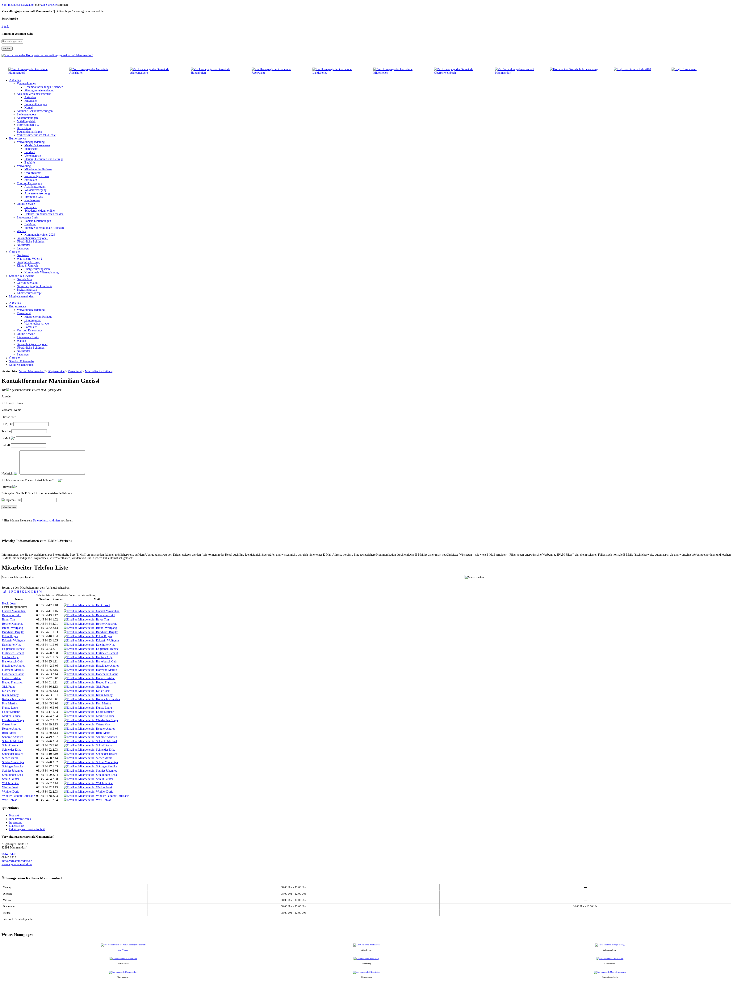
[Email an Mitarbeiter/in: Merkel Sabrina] (89, 716)
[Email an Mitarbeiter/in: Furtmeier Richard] (91, 653)
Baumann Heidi (11, 615)
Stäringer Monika (12, 766)
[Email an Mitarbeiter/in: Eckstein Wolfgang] (91, 640)
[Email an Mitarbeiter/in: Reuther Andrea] (89, 728)
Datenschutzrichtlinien (47, 520)
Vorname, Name (11, 410)
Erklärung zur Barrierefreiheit (27, 829)
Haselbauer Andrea (13, 665)
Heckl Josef (9, 603)
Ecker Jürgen (10, 636)
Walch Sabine (10, 783)
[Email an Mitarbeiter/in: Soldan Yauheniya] (91, 762)
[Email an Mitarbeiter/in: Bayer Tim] (86, 619)
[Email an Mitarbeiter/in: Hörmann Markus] (90, 669)
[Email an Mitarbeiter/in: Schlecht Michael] (90, 741)
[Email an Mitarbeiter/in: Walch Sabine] (88, 783)
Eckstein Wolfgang (13, 640)
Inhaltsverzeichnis (20, 818)
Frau (20, 403)
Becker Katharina (12, 623)
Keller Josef (9, 690)
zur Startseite (49, 4)
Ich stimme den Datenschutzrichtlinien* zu (32, 480)
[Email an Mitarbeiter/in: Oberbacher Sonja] (91, 720)
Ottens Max (9, 724)
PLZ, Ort (7, 424)
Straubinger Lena (12, 774)
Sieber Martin (10, 758)
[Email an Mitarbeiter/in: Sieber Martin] (88, 758)
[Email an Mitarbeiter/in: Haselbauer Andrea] (91, 665)
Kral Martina (10, 703)
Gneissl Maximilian (14, 611)
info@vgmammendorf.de (17, 860)
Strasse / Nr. (9, 417)
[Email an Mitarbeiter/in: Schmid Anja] (88, 745)
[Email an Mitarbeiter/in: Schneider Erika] (89, 749)
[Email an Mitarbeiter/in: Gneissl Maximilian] (91, 611)
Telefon (6, 431)
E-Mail (6, 438)
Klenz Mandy (10, 695)
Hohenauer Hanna (13, 674)
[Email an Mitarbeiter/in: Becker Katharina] (90, 623)
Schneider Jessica (12, 753)
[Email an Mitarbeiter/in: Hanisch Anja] (88, 657)
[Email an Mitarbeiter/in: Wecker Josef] (88, 787)
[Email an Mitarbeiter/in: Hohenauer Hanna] (91, 674)
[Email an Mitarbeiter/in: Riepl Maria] (87, 732)
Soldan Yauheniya (13, 762)
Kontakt (14, 815)
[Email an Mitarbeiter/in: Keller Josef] (87, 690)
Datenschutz (16, 825)
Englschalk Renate (13, 648)
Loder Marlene (11, 711)
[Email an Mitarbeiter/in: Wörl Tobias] (87, 800)
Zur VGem (123, 950)
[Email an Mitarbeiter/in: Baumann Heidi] (89, 615)
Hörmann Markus (12, 669)
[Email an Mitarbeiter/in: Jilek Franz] (86, 686)
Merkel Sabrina (11, 716)
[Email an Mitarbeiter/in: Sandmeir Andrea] (90, 737)
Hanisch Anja (10, 657)
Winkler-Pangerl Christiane (18, 795)
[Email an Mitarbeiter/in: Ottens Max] (87, 724)
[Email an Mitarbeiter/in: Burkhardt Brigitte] (91, 632)
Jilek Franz (8, 686)
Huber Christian (11, 678)
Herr (9, 403)
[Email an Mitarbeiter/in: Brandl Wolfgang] (90, 627)
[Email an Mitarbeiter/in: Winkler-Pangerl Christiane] (96, 795)
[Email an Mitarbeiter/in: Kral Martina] (87, 703)
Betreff (6, 445)
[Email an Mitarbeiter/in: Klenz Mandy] (88, 695)
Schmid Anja (10, 745)
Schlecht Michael (12, 741)
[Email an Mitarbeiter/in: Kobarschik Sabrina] (92, 699)
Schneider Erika (11, 749)
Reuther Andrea (11, 728)
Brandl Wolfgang (12, 627)
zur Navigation (25, 4)
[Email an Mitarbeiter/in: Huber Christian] (89, 678)
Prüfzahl (7, 486)
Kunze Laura (10, 707)
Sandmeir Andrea (12, 737)
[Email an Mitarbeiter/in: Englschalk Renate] (91, 648)
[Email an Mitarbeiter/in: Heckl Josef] (87, 605)
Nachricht (8, 473)
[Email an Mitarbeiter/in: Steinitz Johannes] (90, 770)
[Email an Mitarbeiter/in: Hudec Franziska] (90, 682)
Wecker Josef (10, 787)
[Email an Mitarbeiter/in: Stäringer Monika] (90, 766)
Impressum (15, 822)
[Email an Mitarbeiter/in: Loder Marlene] (89, 711)
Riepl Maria (9, 732)
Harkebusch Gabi (12, 661)
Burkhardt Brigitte (13, 632)
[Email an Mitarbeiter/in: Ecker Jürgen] (88, 636)
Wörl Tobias (9, 800)
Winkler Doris (10, 791)
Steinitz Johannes (12, 770)
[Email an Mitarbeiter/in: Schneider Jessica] (90, 753)
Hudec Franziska (12, 682)
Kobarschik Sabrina (14, 699)
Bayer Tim (8, 619)
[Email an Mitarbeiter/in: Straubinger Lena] (90, 774)
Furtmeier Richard (13, 653)
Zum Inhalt (8, 4)
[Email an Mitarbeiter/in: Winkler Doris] (88, 791)
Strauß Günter (10, 779)
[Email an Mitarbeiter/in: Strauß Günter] (88, 779)
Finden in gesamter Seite (17, 33)
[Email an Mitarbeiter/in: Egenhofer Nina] (89, 644)
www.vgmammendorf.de (17, 864)
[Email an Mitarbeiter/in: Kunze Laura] (88, 707)
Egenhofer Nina (11, 644)
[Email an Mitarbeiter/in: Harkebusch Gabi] (90, 661)
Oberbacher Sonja (13, 720)
